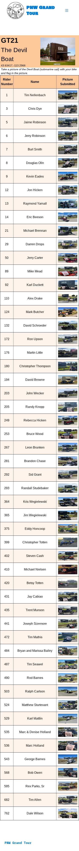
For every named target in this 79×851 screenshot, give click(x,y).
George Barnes (35, 759)
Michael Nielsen (35, 569)
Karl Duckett (35, 284)
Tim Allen (35, 799)
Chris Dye (35, 108)
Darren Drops (35, 244)
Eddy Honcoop (35, 528)
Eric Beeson (35, 217)
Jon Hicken (35, 190)
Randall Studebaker (35, 488)
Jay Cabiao (35, 596)
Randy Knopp (35, 406)
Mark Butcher (35, 312)
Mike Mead (34, 271)
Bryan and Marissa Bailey (34, 650)
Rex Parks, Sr (35, 786)
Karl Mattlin (35, 718)
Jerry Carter (35, 257)
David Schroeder (34, 325)
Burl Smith (35, 149)
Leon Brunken (34, 447)
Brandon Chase (35, 461)
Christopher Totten (34, 542)
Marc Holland (35, 745)
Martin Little (35, 352)
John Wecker (35, 393)
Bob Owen (35, 772)
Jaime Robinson (35, 122)
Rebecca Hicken (35, 420)
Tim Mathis (35, 637)
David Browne (35, 379)
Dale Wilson (35, 813)
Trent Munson (35, 610)
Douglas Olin (35, 163)
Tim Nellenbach (35, 95)
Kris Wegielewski (35, 501)
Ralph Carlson (35, 691)
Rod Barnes (35, 677)
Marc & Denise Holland (35, 732)
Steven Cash (35, 555)
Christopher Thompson (35, 366)
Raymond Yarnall (35, 203)
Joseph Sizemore (35, 623)
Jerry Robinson (35, 135)
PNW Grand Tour (40, 10)
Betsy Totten (35, 583)
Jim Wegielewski (34, 515)
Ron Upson (35, 339)
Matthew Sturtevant (35, 705)
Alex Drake (35, 298)
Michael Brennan (35, 230)
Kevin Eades (35, 176)
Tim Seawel (35, 664)
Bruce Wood (34, 434)
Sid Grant (35, 474)
